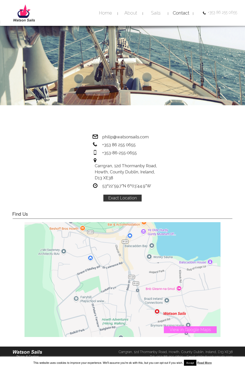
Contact (181, 13)
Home (105, 13)
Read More (204, 363)
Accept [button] (190, 363)
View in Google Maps (190, 329)
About (130, 13)
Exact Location (122, 197)
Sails (156, 13)
